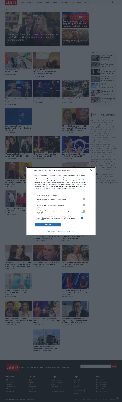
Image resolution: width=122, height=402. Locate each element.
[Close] (92, 171)
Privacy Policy (71, 231)
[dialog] (61, 201)
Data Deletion (51, 231)
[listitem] (61, 195)
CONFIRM (48, 225)
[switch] (83, 199)
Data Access (61, 231)
